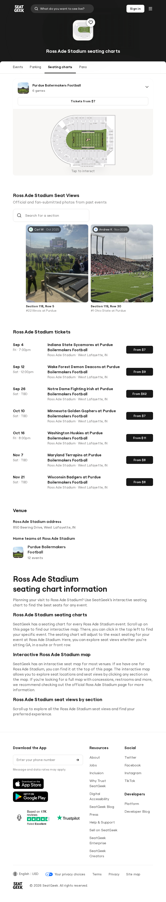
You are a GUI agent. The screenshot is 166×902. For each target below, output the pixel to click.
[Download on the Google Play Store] (30, 796)
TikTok (129, 781)
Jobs (93, 765)
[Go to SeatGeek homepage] (19, 9)
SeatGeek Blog (101, 806)
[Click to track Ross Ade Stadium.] (90, 22)
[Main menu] (150, 8)
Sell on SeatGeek (103, 830)
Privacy (114, 874)
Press (93, 814)
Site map (133, 874)
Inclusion (96, 773)
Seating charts (60, 67)
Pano (83, 67)
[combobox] (62, 8)
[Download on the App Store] (28, 784)
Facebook (132, 765)
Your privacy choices (70, 874)
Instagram (132, 773)
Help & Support (102, 822)
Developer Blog (137, 811)
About (94, 757)
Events (18, 67)
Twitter (130, 757)
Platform (131, 803)
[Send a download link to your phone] (77, 760)
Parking (35, 67)
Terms (97, 874)
